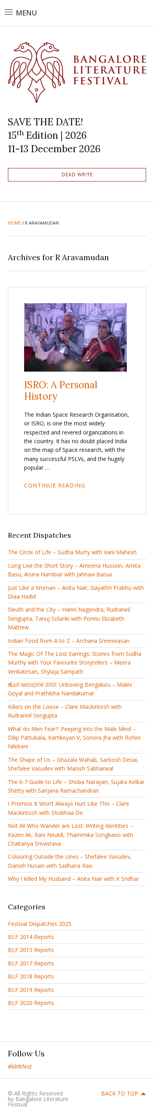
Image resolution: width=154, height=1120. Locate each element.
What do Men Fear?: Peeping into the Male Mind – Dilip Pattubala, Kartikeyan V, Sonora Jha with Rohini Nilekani (74, 737)
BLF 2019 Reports (31, 989)
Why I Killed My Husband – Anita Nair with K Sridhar (73, 878)
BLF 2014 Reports (31, 937)
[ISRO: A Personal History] (75, 336)
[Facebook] (38, 1066)
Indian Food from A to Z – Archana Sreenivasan (69, 640)
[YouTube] (90, 1066)
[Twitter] (64, 1066)
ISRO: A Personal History (60, 390)
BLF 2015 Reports (31, 950)
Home (14, 223)
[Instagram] (115, 1066)
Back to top (119, 1093)
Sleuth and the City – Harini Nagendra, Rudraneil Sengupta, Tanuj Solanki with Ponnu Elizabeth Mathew (69, 618)
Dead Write (77, 174)
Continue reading (54, 485)
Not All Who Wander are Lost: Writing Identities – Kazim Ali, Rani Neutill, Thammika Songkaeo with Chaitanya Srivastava (70, 834)
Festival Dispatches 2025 (39, 923)
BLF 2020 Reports (31, 1003)
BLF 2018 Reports (31, 976)
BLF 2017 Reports (31, 963)
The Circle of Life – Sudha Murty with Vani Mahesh (72, 552)
